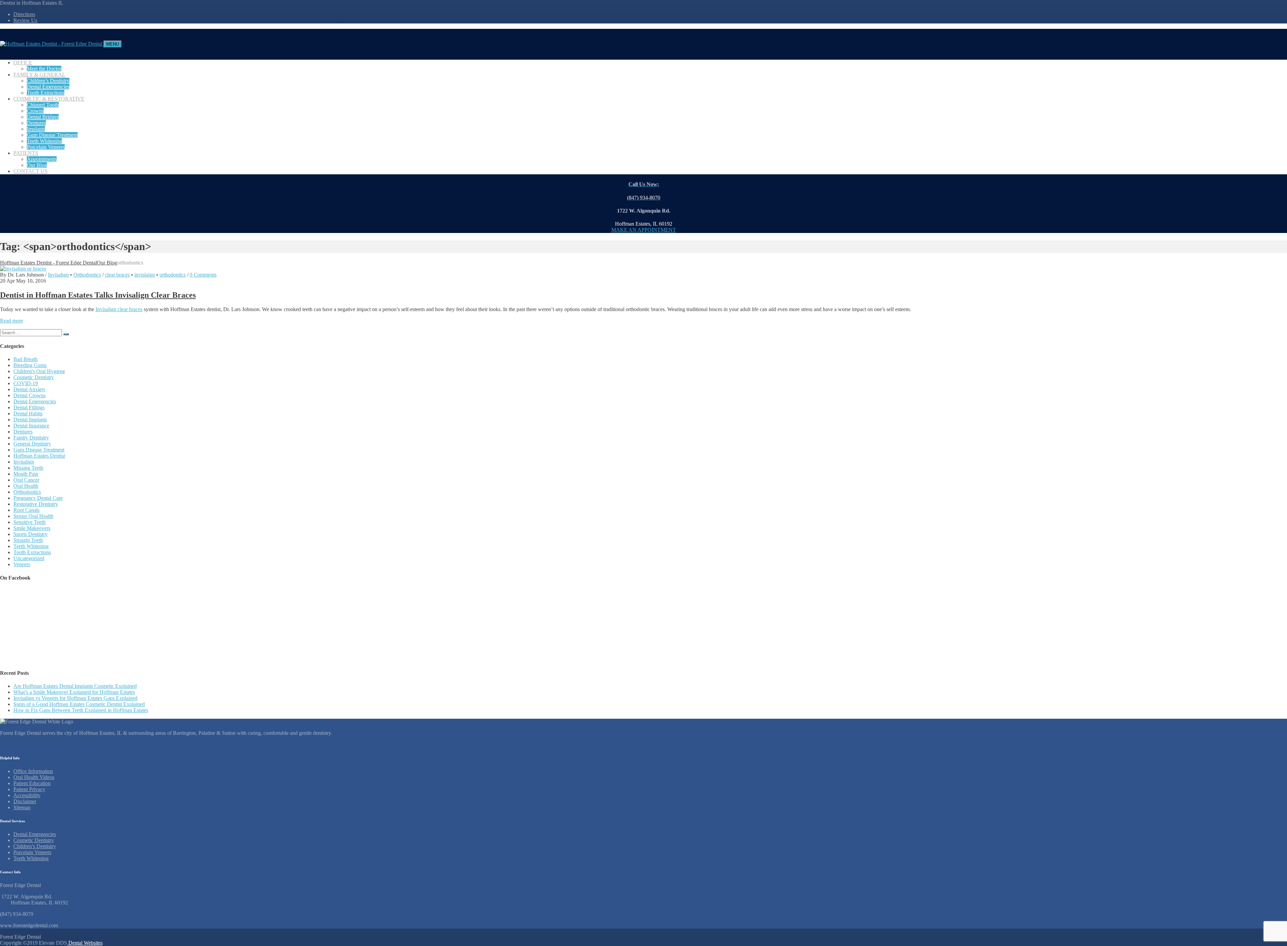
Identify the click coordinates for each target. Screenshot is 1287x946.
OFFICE (22, 62)
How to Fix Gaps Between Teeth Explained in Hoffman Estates (80, 710)
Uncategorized (28, 558)
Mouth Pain (25, 474)
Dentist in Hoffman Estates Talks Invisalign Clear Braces (98, 295)
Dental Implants (30, 419)
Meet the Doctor (44, 68)
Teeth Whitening (44, 141)
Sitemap (21, 807)
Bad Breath (25, 359)
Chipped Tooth (43, 105)
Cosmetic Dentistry (33, 377)
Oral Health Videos (33, 777)
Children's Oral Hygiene (39, 371)
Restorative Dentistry (35, 504)
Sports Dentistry (30, 534)
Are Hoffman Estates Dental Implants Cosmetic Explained (75, 686)
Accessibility (27, 795)
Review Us (25, 20)
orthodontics (173, 275)
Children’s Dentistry (48, 80)
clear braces (117, 275)
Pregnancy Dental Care (38, 498)
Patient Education (32, 783)
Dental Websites (85, 943)
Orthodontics (87, 275)
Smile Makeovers (31, 528)
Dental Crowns (29, 395)
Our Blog (37, 165)
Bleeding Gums (30, 365)
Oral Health (25, 486)
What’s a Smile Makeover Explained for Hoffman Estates (74, 692)
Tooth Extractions (45, 93)
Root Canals (26, 510)
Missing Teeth (28, 468)
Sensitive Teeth (29, 522)
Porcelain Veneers (46, 147)
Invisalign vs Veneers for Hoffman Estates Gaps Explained (75, 698)
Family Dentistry (31, 437)
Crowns (35, 111)
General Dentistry (32, 444)
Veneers (21, 564)
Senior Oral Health (33, 516)
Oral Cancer (26, 480)
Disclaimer (24, 801)
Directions (24, 14)
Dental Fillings (29, 407)
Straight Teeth (28, 540)
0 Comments (203, 275)
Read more (11, 320)
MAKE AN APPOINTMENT (643, 230)
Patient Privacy (29, 789)
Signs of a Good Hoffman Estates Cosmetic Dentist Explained (79, 704)
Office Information (33, 771)
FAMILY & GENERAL (39, 74)
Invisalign (58, 275)
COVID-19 (25, 383)
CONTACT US (30, 171)
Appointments (42, 159)
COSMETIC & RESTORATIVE (48, 99)
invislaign (144, 275)
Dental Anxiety (29, 389)
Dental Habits (28, 413)
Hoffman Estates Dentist (39, 456)
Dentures (36, 123)
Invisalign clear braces (119, 309)
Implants (36, 129)
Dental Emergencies (48, 87)
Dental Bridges (43, 117)
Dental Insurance (31, 425)
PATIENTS (25, 153)
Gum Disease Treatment (52, 135)
